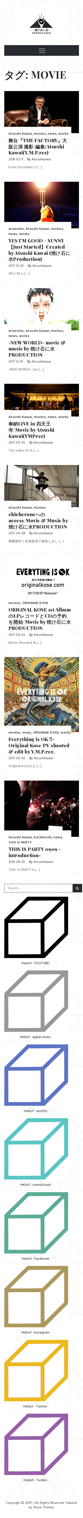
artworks (16, 229)
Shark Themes (43, 1507)
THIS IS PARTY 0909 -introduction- (35, 852)
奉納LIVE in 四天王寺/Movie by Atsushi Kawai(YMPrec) (31, 430)
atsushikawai (41, 159)
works (63, 133)
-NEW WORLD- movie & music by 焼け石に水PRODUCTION (37, 349)
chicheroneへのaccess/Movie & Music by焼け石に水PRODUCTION (38, 520)
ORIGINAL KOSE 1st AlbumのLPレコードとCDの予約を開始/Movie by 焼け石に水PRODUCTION (40, 619)
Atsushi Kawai (20, 133)
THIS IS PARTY (20, 842)
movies (40, 133)
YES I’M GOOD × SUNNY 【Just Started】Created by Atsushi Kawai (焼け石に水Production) (40, 250)
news (52, 133)
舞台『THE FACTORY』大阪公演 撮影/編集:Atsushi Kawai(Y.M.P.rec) (38, 146)
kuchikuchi (43, 837)
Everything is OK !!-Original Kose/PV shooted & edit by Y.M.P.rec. (39, 745)
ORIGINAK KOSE (35, 603)
